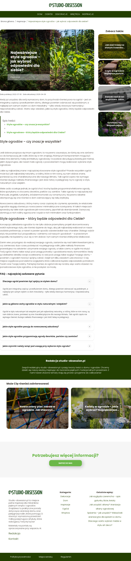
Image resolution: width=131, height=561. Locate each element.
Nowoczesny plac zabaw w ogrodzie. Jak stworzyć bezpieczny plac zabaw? (37, 408)
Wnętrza (75, 14)
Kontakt (13, 538)
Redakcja (14, 533)
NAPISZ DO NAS (65, 463)
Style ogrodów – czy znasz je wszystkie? (28, 124)
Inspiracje (88, 14)
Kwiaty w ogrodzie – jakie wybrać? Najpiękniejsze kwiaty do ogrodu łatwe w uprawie (102, 408)
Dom (39, 14)
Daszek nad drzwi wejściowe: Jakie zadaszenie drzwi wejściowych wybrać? (114, 98)
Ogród (49, 14)
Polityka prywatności (20, 556)
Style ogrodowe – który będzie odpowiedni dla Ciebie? (36, 132)
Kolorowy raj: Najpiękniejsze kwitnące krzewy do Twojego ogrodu (115, 124)
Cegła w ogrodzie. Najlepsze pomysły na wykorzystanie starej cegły (114, 72)
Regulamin (66, 556)
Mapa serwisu (46, 556)
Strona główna (7, 21)
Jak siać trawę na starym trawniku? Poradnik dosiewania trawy (114, 46)
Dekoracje (61, 14)
